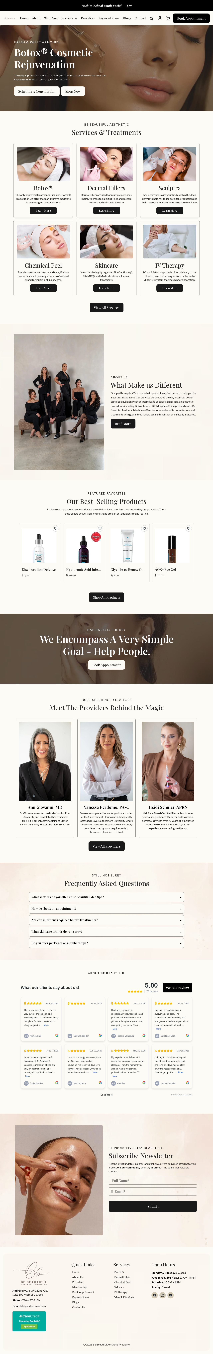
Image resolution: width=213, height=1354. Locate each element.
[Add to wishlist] (56, 528)
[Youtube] (170, 1295)
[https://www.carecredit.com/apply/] (40, 1321)
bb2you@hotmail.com (33, 1305)
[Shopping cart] (168, 18)
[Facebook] (154, 1295)
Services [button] (68, 18)
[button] (159, 18)
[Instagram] (162, 1295)
